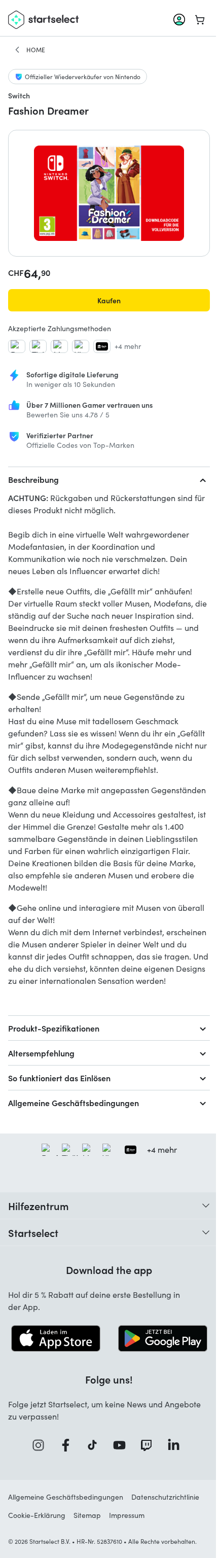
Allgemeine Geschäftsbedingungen (73, 1102)
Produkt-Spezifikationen (53, 1028)
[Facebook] (69, 1445)
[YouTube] (122, 1445)
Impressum (126, 1515)
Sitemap (87, 1515)
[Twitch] (149, 1445)
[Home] (17, 50)
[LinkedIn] (177, 1445)
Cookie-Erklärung (36, 1515)
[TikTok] (95, 1445)
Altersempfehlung (41, 1052)
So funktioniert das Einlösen (59, 1077)
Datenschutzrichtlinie (165, 1497)
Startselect (33, 1232)
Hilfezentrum (38, 1205)
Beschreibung (33, 479)
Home (35, 50)
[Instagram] (41, 1445)
